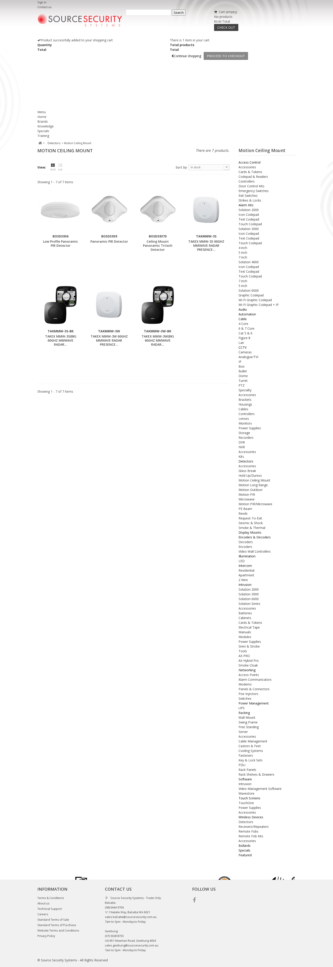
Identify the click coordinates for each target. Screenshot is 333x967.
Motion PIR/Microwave (255, 504)
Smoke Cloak (248, 665)
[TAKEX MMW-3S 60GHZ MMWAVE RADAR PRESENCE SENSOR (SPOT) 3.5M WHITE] (206, 210)
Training (43, 136)
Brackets (245, 399)
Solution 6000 (249, 290)
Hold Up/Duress (250, 475)
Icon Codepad (249, 214)
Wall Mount (247, 717)
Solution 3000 (249, 229)
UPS (242, 708)
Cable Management (253, 741)
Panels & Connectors (254, 689)
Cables (243, 409)
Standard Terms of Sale (53, 920)
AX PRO (244, 656)
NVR (242, 447)
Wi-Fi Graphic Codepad (255, 300)
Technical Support (49, 909)
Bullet (243, 371)
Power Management (254, 703)
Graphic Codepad (251, 295)
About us (43, 903)
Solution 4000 (249, 262)
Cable (243, 319)
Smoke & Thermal (252, 528)
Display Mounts (250, 532)
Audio (243, 309)
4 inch (243, 248)
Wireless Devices (251, 817)
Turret (243, 380)
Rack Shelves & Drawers (256, 774)
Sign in (41, 2)
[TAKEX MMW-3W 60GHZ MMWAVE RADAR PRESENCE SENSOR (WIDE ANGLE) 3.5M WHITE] (109, 305)
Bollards (245, 845)
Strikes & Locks (250, 200)
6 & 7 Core (246, 328)
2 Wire (243, 580)
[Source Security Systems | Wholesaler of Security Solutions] (79, 20)
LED (242, 561)
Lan (241, 342)
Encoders (245, 547)
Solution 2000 (249, 210)
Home (41, 117)
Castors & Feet (250, 746)
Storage (244, 433)
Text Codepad (249, 219)
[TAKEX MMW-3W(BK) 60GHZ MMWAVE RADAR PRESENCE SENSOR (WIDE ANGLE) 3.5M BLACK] (158, 305)
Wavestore (246, 793)
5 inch (243, 252)
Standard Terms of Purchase (56, 925)
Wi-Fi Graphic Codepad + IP (259, 305)
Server (243, 732)
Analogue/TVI (248, 357)
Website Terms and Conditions (58, 930)
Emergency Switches (254, 191)
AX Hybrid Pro (249, 660)
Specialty (245, 390)
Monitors (245, 423)
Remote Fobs (248, 831)
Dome (243, 376)
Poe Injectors (248, 694)
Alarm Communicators (255, 679)
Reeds (243, 513)
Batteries (245, 613)
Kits (241, 456)
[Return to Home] (40, 143)
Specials (43, 131)
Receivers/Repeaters (254, 826)
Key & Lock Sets (251, 760)
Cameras (245, 352)
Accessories (247, 167)
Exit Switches (248, 195)
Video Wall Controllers (255, 551)
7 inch (243, 257)
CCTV (242, 347)
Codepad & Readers (253, 176)
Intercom (245, 565)
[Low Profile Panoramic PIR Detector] (60, 210)
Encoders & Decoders (255, 537)
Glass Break (247, 471)
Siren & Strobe (249, 646)
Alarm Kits (246, 205)
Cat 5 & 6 (245, 333)
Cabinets (245, 618)
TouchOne (246, 803)
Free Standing (249, 727)
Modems (245, 684)
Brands (42, 121)
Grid (53, 169)
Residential (246, 570)
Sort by (181, 167)
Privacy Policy (46, 936)
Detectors (246, 461)
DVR (242, 442)
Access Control (250, 162)
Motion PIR (247, 494)
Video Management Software (260, 788)
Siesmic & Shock (251, 523)
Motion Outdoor (251, 490)
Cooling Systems (251, 751)
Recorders (246, 437)
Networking (247, 670)
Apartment (246, 575)
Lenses (244, 418)
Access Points (249, 675)
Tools (243, 651)
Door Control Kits (251, 186)
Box (241, 366)
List (60, 169)
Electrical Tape (249, 627)
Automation (247, 314)
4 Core (243, 324)
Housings (245, 404)
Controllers (247, 181)
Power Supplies (250, 428)
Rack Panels (247, 769)
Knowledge (45, 126)
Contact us (44, 7)
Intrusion (245, 584)
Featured (245, 855)
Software (245, 779)
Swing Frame (248, 722)
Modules (245, 637)
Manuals (245, 632)
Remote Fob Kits (251, 836)
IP (240, 361)
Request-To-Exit (250, 518)
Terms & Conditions (50, 898)
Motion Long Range (253, 485)
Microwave (247, 499)
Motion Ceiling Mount (254, 480)
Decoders (246, 542)
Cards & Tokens (250, 172)
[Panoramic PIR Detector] (109, 210)
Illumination (247, 556)
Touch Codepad (250, 224)
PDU (242, 765)
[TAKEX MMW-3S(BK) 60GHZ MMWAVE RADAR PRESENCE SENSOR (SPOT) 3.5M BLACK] (60, 305)
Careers (42, 914)
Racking (244, 713)
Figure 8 (244, 338)
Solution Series (249, 603)
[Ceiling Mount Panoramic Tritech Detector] (158, 210)
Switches (245, 698)
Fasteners (246, 755)
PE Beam (245, 509)
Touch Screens (249, 798)
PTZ (242, 385)
